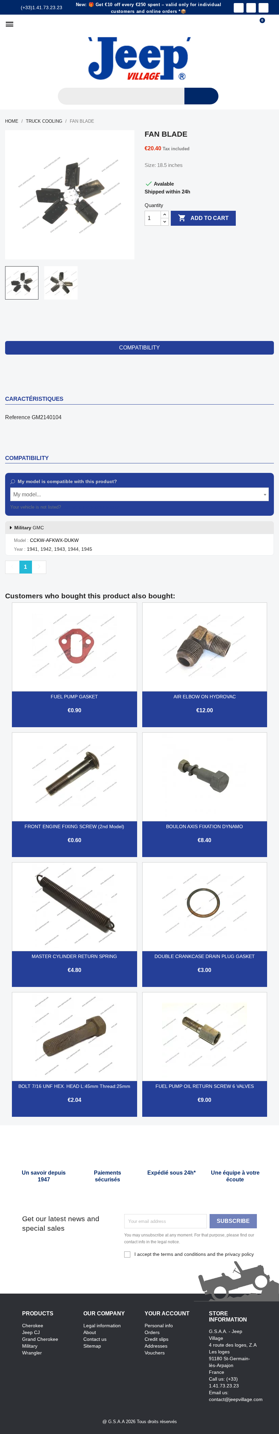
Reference (17, 417)
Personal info (159, 1325)
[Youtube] (263, 8)
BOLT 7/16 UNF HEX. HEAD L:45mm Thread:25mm (74, 1086)
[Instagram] (251, 8)
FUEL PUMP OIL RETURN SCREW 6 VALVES (204, 1086)
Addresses (156, 1346)
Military (29, 1346)
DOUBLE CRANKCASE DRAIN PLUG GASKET (204, 956)
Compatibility (139, 348)
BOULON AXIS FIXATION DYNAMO (204, 826)
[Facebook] (239, 8)
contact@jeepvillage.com (236, 1399)
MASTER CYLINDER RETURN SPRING (74, 956)
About (89, 1332)
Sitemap (92, 1346)
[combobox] (139, 494)
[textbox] (139, 494)
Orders (152, 1332)
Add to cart (203, 218)
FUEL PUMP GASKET (74, 696)
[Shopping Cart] (259, 24)
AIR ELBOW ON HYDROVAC (205, 696)
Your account (167, 1313)
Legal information (102, 1325)
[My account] (271, 24)
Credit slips (156, 1339)
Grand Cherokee (40, 1339)
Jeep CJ (31, 1332)
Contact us (94, 1339)
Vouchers (155, 1352)
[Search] (201, 96)
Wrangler (32, 1352)
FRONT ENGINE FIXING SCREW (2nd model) (74, 826)
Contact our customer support (91, 507)
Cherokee (32, 1325)
